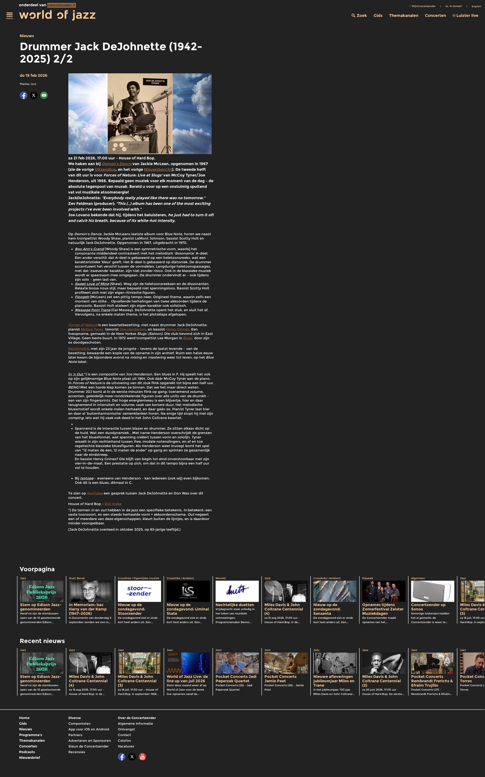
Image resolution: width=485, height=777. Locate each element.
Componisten (79, 723)
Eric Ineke (113, 504)
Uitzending (105, 169)
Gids (378, 15)
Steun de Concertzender (88, 746)
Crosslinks (124, 578)
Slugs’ (187, 338)
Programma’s (30, 735)
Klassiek (367, 578)
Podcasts (27, 752)
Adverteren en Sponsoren (89, 741)
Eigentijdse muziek (146, 578)
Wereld (220, 578)
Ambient (188, 578)
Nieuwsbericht (158, 169)
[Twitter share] (34, 96)
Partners (75, 735)
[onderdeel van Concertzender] (61, 5)
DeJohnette (78, 349)
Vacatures (126, 746)
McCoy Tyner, (92, 329)
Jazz (33, 84)
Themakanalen (403, 15)
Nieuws (27, 36)
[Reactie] (44, 96)
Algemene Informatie (135, 723)
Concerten (435, 15)
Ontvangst (126, 729)
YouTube (94, 493)
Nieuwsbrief (29, 758)
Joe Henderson (133, 329)
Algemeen (418, 578)
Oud (72, 578)
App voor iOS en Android (88, 729)
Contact (124, 735)
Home (24, 718)
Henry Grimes (177, 329)
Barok (81, 578)
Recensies (76, 752)
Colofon (124, 741)
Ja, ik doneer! (453, 6)
